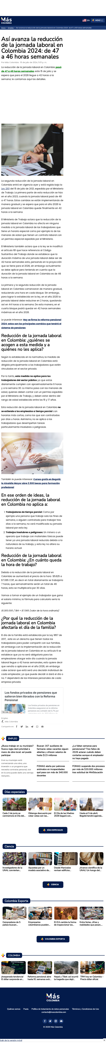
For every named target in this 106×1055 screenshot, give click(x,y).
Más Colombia (12, 62)
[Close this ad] (104, 1040)
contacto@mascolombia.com (53, 1012)
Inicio (3, 28)
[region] (53, 7)
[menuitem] (86, 20)
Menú (97, 20)
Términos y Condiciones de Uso (85, 1009)
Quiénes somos (13, 1009)
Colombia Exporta (55, 939)
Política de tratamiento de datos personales (50, 1009)
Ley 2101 (5, 188)
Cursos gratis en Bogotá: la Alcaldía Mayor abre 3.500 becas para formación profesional (31, 483)
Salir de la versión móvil (11, 1040)
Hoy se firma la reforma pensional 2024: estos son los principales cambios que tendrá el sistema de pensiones (31, 324)
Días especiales (55, 830)
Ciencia (55, 885)
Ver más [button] (5, 712)
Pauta (25, 1009)
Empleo (11, 28)
